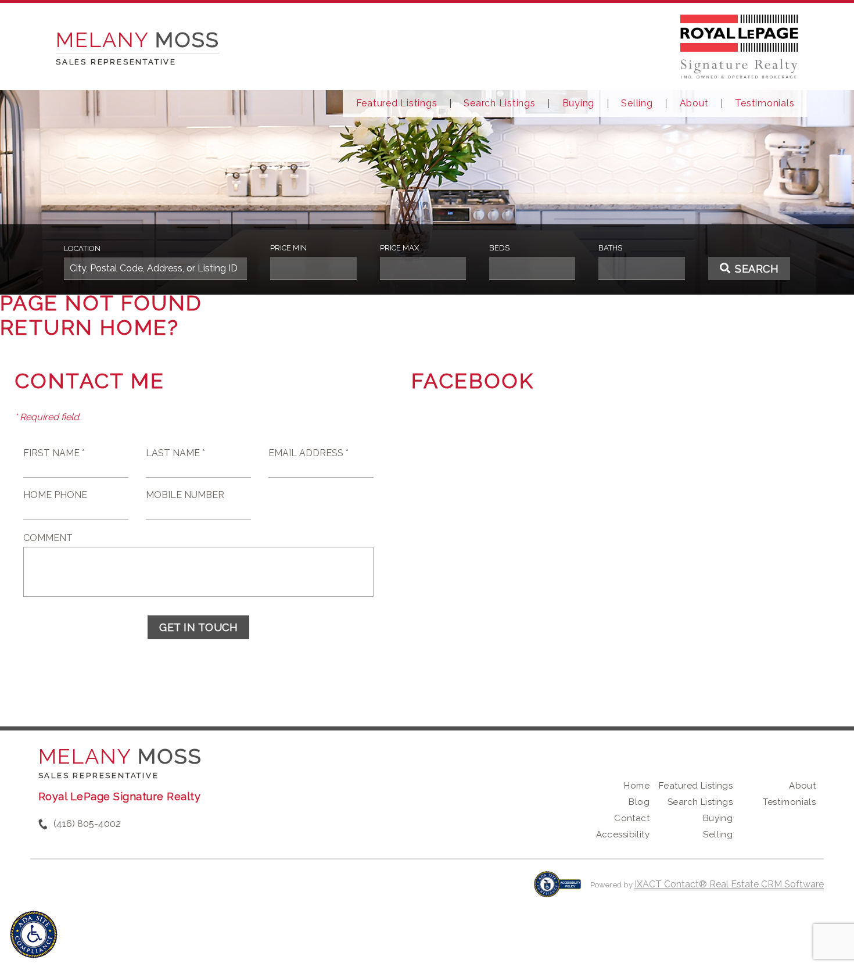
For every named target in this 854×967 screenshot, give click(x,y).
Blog (639, 802)
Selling (636, 103)
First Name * (54, 453)
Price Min (288, 247)
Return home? (90, 327)
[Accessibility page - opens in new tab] (557, 890)
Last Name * (175, 453)
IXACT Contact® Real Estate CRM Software (729, 884)
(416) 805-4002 (87, 823)
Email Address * (308, 453)
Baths (610, 247)
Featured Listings (396, 103)
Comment (48, 537)
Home (637, 785)
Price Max (399, 247)
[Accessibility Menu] (33, 934)
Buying (578, 103)
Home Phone (55, 494)
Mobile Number (185, 494)
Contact (632, 818)
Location (82, 248)
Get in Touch (198, 627)
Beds (499, 247)
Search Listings (499, 103)
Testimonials (764, 103)
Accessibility (623, 834)
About (694, 103)
